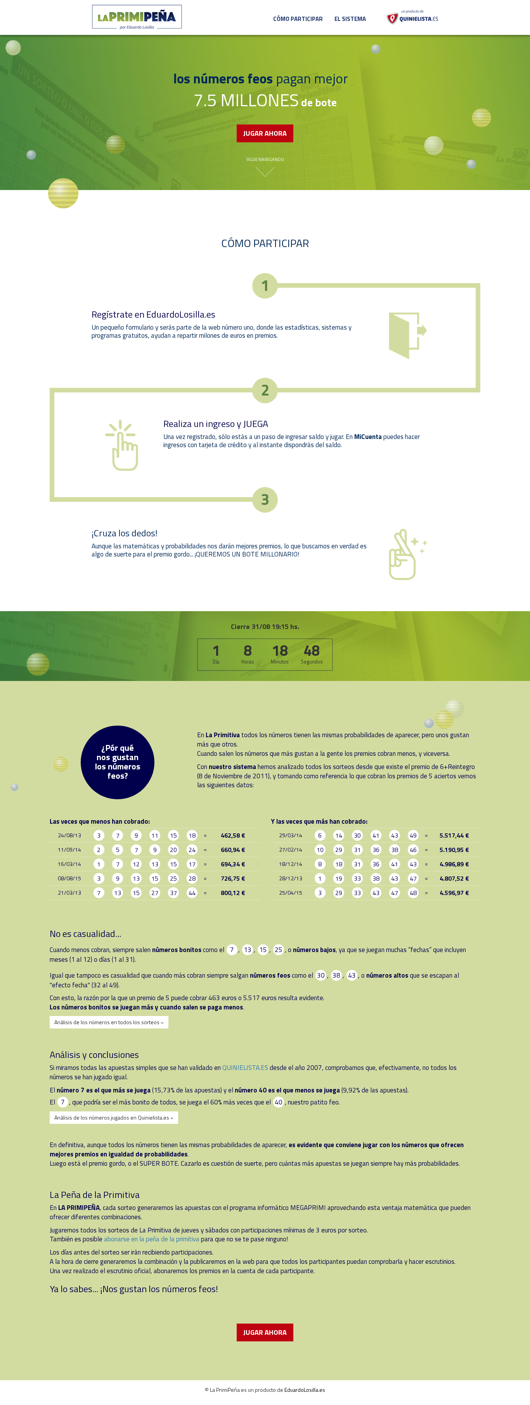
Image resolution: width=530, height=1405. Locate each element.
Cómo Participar (298, 18)
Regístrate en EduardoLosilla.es (153, 314)
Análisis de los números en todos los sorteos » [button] (109, 1022)
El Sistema (350, 18)
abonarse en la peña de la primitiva (151, 1239)
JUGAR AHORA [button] (265, 133)
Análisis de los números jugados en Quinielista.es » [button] (113, 1117)
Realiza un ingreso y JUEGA (215, 423)
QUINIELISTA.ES (245, 1068)
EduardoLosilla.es (304, 1390)
